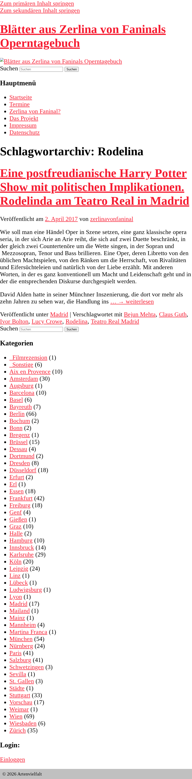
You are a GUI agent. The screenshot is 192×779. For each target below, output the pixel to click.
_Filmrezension (28, 357)
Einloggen (12, 759)
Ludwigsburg (25, 589)
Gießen (18, 519)
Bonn (15, 427)
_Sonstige (21, 364)
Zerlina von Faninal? (35, 111)
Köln (15, 561)
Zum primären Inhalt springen (37, 3)
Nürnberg (21, 646)
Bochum (19, 420)
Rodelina (77, 321)
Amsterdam (23, 378)
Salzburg (20, 660)
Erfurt (16, 477)
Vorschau (20, 702)
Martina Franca (28, 631)
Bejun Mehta (140, 314)
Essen (16, 491)
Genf (15, 512)
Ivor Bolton (14, 321)
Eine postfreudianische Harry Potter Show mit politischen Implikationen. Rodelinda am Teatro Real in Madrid (94, 186)
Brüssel (18, 442)
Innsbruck (21, 547)
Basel (16, 399)
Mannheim (22, 624)
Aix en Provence (30, 371)
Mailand (19, 610)
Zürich (17, 730)
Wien (15, 716)
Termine (19, 104)
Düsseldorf (22, 470)
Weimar (19, 709)
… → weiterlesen (132, 301)
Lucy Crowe (47, 321)
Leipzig (18, 568)
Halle (16, 533)
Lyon (15, 596)
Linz (15, 575)
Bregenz (19, 434)
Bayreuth (20, 406)
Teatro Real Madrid (115, 321)
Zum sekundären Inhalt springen (40, 10)
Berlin (17, 413)
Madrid (59, 314)
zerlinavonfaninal (111, 219)
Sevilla (17, 674)
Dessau (18, 449)
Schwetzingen (26, 667)
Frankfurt (21, 498)
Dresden (19, 463)
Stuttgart (19, 695)
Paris (15, 653)
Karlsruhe (21, 554)
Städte (17, 688)
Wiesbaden (23, 723)
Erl (13, 484)
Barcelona (21, 392)
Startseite (20, 97)
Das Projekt (23, 118)
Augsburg (21, 385)
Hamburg (21, 540)
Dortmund (21, 456)
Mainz (17, 617)
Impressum (23, 125)
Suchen (9, 68)
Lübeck (18, 582)
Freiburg (19, 505)
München (21, 638)
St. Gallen (21, 681)
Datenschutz (24, 132)
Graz (15, 526)
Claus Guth (173, 314)
